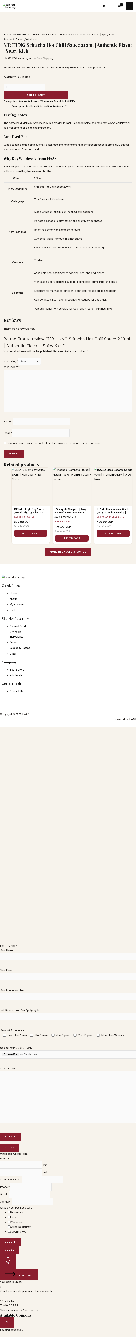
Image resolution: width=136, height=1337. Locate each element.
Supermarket (18, 1231)
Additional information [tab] (39, 106)
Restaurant (16, 1212)
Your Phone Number (12, 990)
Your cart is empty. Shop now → (19, 1310)
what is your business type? (18, 1207)
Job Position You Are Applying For (20, 1010)
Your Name (6, 950)
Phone (5, 1187)
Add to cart (36, 95)
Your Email (6, 970)
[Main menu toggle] (129, 6)
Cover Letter (8, 1068)
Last (44, 1172)
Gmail (4, 1194)
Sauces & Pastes (14, 39)
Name (8, 421)
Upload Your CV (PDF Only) (16, 1048)
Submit (10, 1241)
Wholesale (19, 34)
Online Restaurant (20, 1226)
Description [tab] (18, 106)
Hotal (13, 1217)
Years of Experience (62, 1033)
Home (7, 34)
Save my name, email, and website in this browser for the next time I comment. (54, 443)
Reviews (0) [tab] (59, 106)
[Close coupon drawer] (7, 1322)
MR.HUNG (68, 101)
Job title (6, 1201)
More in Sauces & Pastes (68, 552)
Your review (12, 367)
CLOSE (9, 1147)
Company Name (11, 1179)
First (44, 1164)
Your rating (11, 361)
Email (8, 433)
